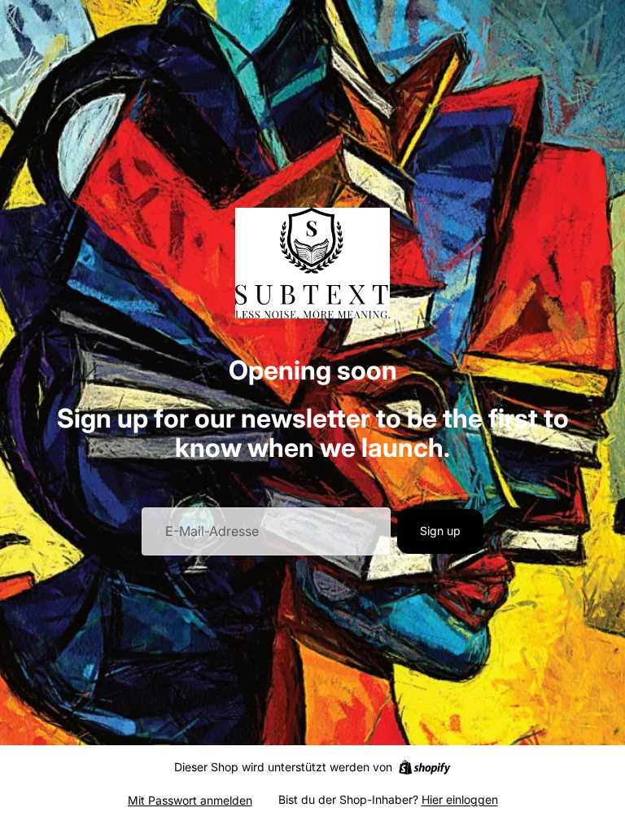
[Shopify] (424, 767)
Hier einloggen (460, 799)
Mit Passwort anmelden (190, 800)
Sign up (440, 531)
